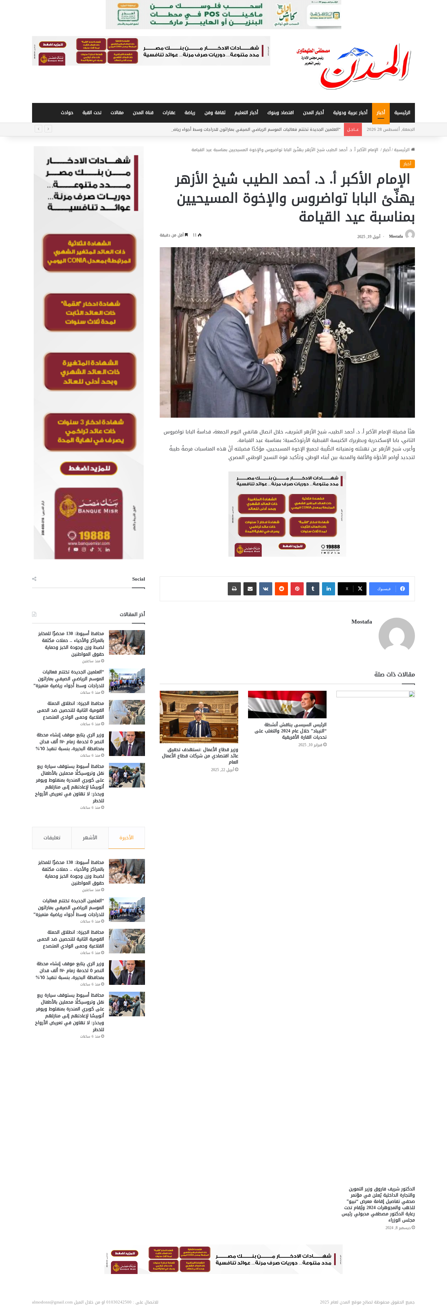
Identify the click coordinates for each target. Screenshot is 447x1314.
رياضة (190, 112)
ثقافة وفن (215, 112)
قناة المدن (143, 112)
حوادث (67, 112)
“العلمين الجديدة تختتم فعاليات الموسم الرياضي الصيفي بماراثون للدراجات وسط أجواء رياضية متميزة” (247, 129)
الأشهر (90, 837)
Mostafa (396, 236)
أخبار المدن (313, 112)
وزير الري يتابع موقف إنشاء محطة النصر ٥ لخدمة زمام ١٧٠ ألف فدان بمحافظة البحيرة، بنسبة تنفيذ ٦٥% (69, 741)
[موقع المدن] (354, 66)
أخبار (381, 112)
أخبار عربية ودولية (350, 112)
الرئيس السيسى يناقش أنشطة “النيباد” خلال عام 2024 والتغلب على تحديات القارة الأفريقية (291, 731)
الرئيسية (402, 112)
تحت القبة (91, 112)
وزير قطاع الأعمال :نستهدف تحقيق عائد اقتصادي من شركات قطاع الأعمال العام (200, 755)
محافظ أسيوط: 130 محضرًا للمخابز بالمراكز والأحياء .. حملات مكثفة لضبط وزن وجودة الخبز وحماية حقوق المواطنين (71, 644)
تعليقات (52, 837)
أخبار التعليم (246, 112)
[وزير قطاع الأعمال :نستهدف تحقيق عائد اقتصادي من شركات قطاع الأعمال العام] (199, 717)
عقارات (169, 112)
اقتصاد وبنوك (280, 112)
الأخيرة (126, 837)
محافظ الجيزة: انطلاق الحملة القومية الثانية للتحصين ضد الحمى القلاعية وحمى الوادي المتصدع (70, 710)
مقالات (117, 112)
